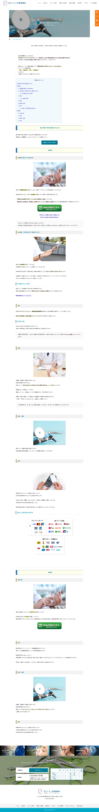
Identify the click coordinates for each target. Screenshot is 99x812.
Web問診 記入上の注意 (26, 93)
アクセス (86, 3)
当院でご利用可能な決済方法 (27, 108)
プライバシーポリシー (70, 805)
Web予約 (79, 3)
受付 (20, 96)
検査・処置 (21, 103)
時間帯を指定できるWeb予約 (25, 88)
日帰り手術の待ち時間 (50, 142)
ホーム (39, 3)
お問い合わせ (80, 805)
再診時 (18, 110)
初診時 (18, 86)
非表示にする (40, 80)
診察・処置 (21, 118)
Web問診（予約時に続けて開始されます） (28, 91)
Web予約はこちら (38, 770)
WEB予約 (21, 113)
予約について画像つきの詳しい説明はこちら (50, 214)
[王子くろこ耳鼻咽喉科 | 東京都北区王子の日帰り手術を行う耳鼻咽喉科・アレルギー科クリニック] (14, 3)
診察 (20, 101)
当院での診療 (72, 3)
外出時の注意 (24, 98)
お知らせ (45, 3)
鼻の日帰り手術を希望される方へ (25, 83)
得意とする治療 (62, 3)
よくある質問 (93, 3)
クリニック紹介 (53, 3)
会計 (20, 105)
